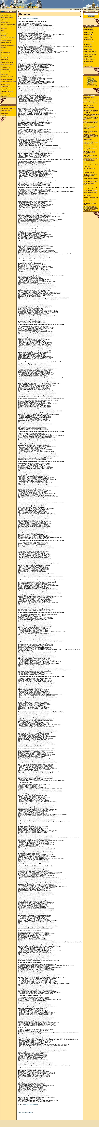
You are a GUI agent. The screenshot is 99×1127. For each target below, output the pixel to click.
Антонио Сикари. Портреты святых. (7, 26)
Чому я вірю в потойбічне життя (8, 45)
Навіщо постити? (4, 20)
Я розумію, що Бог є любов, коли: (90, 129)
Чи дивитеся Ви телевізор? (89, 109)
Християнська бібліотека (88, 30)
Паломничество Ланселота (7, 76)
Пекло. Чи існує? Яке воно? (7, 88)
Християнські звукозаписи (89, 36)
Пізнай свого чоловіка (5, 67)
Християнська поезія (88, 39)
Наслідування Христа (5, 49)
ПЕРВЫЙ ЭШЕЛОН (91, 82)
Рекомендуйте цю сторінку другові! (25, 1112)
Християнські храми (87, 47)
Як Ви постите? (86, 166)
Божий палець (4, 55)
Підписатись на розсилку (6, 110)
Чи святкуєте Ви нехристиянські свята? (90, 162)
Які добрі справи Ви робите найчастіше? (89, 184)
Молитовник (3, 35)
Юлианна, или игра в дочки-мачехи (8, 81)
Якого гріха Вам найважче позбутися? (89, 170)
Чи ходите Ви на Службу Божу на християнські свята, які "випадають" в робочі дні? (90, 159)
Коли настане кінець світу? (89, 172)
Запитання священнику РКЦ (89, 53)
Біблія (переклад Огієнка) (89, 59)
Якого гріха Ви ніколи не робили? (90, 164)
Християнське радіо (87, 46)
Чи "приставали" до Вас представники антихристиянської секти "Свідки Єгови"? (90, 142)
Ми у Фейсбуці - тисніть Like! (7, 14)
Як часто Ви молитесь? (88, 186)
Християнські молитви (88, 61)
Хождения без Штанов (92, 81)
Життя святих (86, 63)
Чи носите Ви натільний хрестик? (90, 197)
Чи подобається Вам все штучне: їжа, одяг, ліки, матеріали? (90, 100)
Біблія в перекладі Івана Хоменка (30, 18)
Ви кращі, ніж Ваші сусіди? (89, 107)
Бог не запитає (4, 32)
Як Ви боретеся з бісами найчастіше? (88, 98)
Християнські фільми (88, 32)
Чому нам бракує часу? (6, 19)
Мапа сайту (3, 112)
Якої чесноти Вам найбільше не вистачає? (90, 149)
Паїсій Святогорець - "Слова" (7, 60)
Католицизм (3, 47)
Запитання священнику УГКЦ (89, 54)
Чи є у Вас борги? (87, 195)
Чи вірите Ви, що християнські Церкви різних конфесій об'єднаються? (90, 175)
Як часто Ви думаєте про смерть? (90, 181)
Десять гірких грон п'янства (7, 94)
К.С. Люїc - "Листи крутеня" (6, 71)
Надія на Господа (4, 59)
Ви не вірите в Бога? (5, 22)
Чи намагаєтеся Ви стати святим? (90, 179)
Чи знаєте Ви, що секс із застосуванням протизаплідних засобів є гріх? (90, 146)
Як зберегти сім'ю (4, 96)
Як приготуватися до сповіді (7, 17)
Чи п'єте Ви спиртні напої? (89, 168)
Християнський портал (9, 11)
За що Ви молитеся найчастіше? (90, 178)
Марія (2, 50)
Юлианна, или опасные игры (7, 79)
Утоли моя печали (5, 83)
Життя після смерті (5, 57)
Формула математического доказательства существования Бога (91, 79)
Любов (2, 30)
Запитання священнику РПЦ (89, 51)
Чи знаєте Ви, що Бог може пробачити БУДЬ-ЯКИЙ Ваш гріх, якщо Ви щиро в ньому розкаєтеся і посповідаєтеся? (91, 136)
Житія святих (3, 66)
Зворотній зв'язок (4, 113)
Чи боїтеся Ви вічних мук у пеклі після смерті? (90, 156)
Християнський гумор (88, 49)
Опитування (3, 106)
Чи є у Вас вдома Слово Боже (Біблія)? (89, 204)
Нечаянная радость (5, 86)
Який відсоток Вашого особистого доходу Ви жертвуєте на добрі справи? (90, 118)
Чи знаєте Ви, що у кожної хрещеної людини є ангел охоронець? (89, 152)
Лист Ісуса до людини (5, 72)
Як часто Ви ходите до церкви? (90, 192)
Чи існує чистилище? (5, 52)
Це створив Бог (4, 28)
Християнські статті (87, 37)
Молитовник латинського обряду (8, 37)
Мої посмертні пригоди (6, 15)
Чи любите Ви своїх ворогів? (89, 199)
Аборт (2, 93)
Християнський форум (88, 29)
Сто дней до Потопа (5, 84)
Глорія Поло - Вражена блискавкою (8, 24)
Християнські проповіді (88, 41)
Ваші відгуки (3, 115)
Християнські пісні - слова (6, 40)
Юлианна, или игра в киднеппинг (8, 77)
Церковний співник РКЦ (6, 42)
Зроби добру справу (87, 66)
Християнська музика (88, 34)
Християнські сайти (87, 44)
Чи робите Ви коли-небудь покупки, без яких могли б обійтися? (91, 115)
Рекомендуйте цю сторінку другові (8, 108)
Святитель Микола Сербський (7, 62)
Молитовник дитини (5, 38)
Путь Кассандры (4, 74)
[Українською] (2, 11)
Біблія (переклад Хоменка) (89, 58)
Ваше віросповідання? (88, 194)
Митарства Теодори (5, 54)
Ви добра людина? (87, 139)
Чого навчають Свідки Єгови (7, 91)
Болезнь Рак (89, 83)
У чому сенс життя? (5, 89)
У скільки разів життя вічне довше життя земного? (90, 103)
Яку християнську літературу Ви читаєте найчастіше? (90, 188)
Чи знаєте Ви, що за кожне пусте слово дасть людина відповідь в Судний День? (90, 111)
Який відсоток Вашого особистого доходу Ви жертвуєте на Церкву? (90, 122)
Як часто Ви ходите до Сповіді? (90, 190)
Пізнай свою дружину (5, 69)
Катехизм (85, 64)
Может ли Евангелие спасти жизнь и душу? (92, 85)
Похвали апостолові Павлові (7, 64)
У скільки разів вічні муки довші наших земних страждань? (90, 201)
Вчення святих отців (87, 56)
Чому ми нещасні (4, 33)
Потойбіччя (3, 44)
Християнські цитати (88, 42)
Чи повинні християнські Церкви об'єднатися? (90, 132)
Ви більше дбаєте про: (88, 105)
